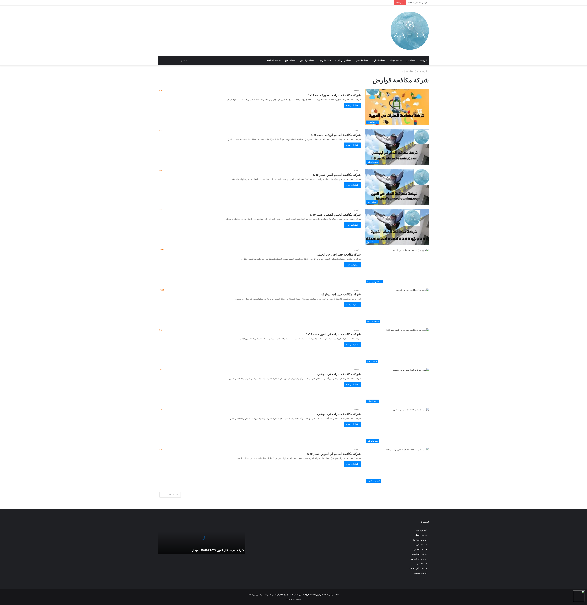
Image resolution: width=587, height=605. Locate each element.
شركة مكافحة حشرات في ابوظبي (339, 374)
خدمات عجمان (395, 60)
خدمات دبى (410, 60)
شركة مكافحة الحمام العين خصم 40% (336, 174)
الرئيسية (423, 60)
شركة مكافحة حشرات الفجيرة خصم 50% (334, 95)
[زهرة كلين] (410, 31)
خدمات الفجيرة (362, 60)
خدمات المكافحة (274, 60)
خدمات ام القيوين (307, 60)
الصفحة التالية (172, 495)
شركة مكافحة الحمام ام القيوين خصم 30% (333, 453)
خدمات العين (290, 60)
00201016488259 (293, 599)
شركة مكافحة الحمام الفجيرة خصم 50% (335, 214)
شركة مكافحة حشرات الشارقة (341, 294)
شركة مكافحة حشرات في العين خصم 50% (333, 334)
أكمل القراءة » (352, 105)
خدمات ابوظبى (325, 60)
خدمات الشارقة (378, 60)
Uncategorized (421, 530)
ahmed (356, 91)
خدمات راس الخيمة (343, 60)
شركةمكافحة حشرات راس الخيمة (339, 254)
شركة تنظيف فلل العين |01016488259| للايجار (218, 550)
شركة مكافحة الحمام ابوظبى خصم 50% (335, 135)
